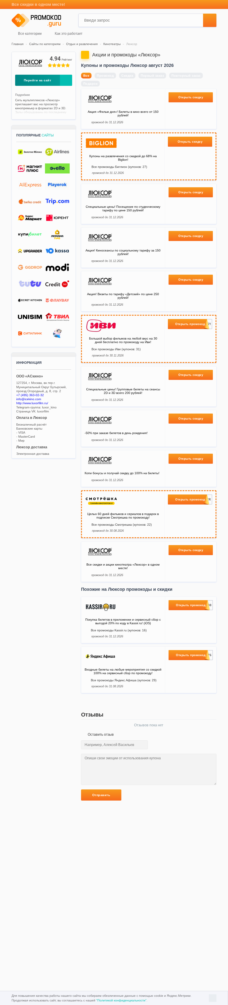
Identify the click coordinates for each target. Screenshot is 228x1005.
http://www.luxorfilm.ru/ (32, 403)
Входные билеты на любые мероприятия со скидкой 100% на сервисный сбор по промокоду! (123, 671)
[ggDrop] (30, 267)
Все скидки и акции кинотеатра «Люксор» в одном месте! (123, 566)
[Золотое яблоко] (30, 152)
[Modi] (57, 267)
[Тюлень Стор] (57, 333)
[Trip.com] (57, 201)
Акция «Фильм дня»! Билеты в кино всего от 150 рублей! (123, 113)
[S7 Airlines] (57, 152)
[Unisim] (30, 316)
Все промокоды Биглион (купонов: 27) (119, 167)
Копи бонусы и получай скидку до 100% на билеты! (122, 473)
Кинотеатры (112, 44)
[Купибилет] (30, 234)
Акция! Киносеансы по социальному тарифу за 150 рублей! (123, 252)
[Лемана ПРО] (57, 234)
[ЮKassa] (57, 250)
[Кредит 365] (57, 283)
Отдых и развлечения (82, 44)
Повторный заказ (186, 75)
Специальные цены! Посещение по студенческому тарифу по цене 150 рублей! (123, 208)
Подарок (90, 83)
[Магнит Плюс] (30, 168)
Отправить (101, 795)
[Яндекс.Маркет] (30, 217)
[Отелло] (57, 168)
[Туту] (30, 283)
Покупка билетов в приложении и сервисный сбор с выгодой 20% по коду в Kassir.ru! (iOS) (123, 621)
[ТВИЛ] (57, 316)
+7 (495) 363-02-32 (30, 395)
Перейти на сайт (37, 80)
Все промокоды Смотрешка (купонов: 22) (122, 524)
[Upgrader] (30, 250)
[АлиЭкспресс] (30, 185)
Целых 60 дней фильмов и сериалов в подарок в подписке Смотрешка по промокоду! (123, 515)
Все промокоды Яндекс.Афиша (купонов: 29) (124, 680)
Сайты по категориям (45, 44)
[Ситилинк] (30, 333)
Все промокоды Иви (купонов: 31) (116, 349)
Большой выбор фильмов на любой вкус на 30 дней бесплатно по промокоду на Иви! (123, 340)
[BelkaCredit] (30, 201)
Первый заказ (152, 75)
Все (86, 75)
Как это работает (68, 34)
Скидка (127, 75)
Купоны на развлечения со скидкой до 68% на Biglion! (123, 157)
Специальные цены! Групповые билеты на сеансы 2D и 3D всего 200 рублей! (123, 391)
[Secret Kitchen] (30, 300)
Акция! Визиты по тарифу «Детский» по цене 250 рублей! (123, 295)
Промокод (105, 75)
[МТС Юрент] (57, 217)
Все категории (29, 34)
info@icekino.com (28, 399)
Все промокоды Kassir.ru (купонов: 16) (119, 630)
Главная (18, 44)
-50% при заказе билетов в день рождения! (116, 433)
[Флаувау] (57, 300)
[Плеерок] (57, 185)
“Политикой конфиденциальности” (121, 1000)
